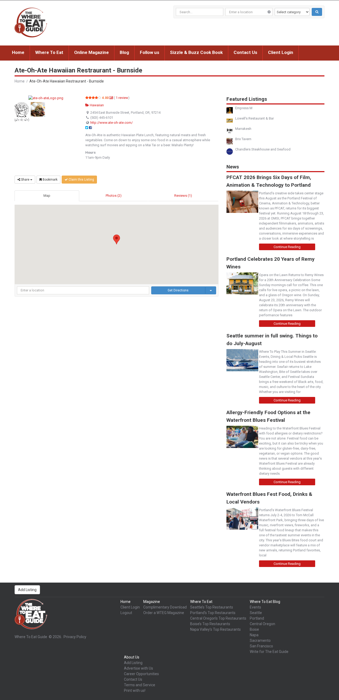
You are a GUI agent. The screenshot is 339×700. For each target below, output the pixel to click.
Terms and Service (139, 685)
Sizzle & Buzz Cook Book (196, 52)
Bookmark (49, 179)
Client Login (280, 52)
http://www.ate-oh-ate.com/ (111, 123)
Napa (254, 635)
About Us (131, 657)
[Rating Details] (111, 97)
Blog (124, 52)
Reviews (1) (183, 196)
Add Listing (27, 590)
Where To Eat (49, 52)
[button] (116, 239)
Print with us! (134, 690)
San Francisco (261, 646)
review (122, 98)
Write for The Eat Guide (269, 651)
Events (255, 607)
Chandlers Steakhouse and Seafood (263, 149)
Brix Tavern (243, 139)
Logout (126, 613)
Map (46, 196)
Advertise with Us (138, 668)
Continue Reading (287, 247)
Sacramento (260, 640)
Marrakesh (243, 129)
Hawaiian (96, 105)
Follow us (149, 52)
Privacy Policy (75, 637)
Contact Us (245, 52)
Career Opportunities (141, 674)
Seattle (256, 613)
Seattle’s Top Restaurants (211, 607)
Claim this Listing (81, 179)
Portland (257, 618)
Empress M (243, 108)
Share (25, 179)
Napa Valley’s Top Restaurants (215, 629)
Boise (254, 629)
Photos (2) (114, 196)
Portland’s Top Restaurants (212, 613)
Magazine (151, 602)
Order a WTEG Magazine (163, 613)
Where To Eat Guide (31, 637)
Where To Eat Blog (265, 602)
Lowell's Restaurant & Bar (254, 118)
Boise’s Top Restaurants (210, 624)
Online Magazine (91, 52)
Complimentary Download (165, 607)
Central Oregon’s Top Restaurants (218, 618)
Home (18, 52)
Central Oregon (262, 624)
